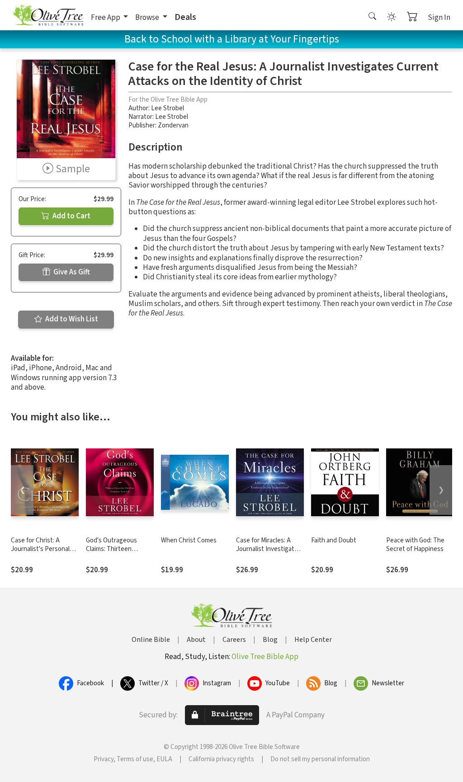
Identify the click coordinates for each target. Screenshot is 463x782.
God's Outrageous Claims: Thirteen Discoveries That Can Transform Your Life (116, 553)
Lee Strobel (167, 108)
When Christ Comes (189, 540)
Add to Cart (70, 216)
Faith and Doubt (333, 540)
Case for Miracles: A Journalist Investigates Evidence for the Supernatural (268, 553)
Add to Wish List (71, 319)
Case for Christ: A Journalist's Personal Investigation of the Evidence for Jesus (40, 553)
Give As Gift (71, 272)
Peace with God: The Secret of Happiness (415, 545)
